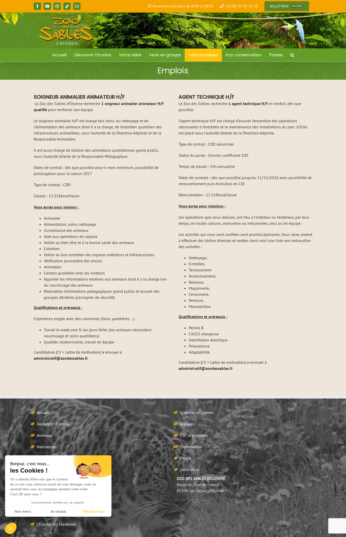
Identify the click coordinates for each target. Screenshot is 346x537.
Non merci (22, 511)
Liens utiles (190, 469)
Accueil (43, 412)
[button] (292, 55)
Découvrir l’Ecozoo (53, 423)
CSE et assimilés (194, 435)
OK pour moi (94, 511)
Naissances (46, 446)
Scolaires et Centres (197, 412)
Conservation (191, 446)
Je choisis (58, 511)
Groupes (187, 423)
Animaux (44, 435)
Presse (185, 458)
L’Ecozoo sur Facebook (56, 524)
